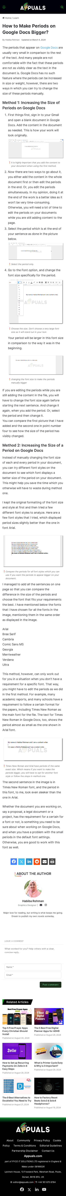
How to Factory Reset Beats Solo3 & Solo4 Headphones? (45, 1100)
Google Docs (49, 47)
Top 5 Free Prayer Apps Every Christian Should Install (15, 1031)
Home (7, 18)
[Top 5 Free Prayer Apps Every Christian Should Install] (17, 1016)
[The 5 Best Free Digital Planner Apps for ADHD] (49, 1016)
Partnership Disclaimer (25, 1150)
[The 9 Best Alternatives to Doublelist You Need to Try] (17, 1086)
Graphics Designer (27, 905)
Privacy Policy (42, 1140)
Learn (16, 18)
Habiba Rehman (11, 40)
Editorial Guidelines (51, 1145)
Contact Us (48, 1150)
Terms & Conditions (24, 1145)
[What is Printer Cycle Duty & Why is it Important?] (49, 1051)
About (10, 1140)
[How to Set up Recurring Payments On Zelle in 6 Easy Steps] (17, 1051)
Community (23, 1140)
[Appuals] (33, 6)
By (3, 40)
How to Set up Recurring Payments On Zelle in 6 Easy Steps (15, 1065)
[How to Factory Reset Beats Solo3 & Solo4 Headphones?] (49, 1086)
